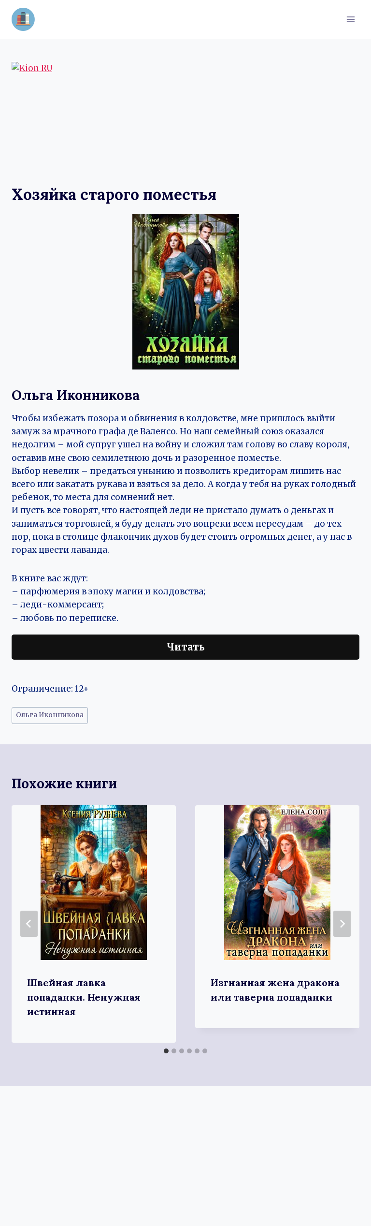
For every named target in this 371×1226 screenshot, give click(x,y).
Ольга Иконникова (50, 715)
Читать (186, 647)
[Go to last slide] (29, 924)
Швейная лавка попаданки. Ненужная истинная (84, 997)
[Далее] (342, 924)
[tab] (166, 1051)
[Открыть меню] (350, 19)
